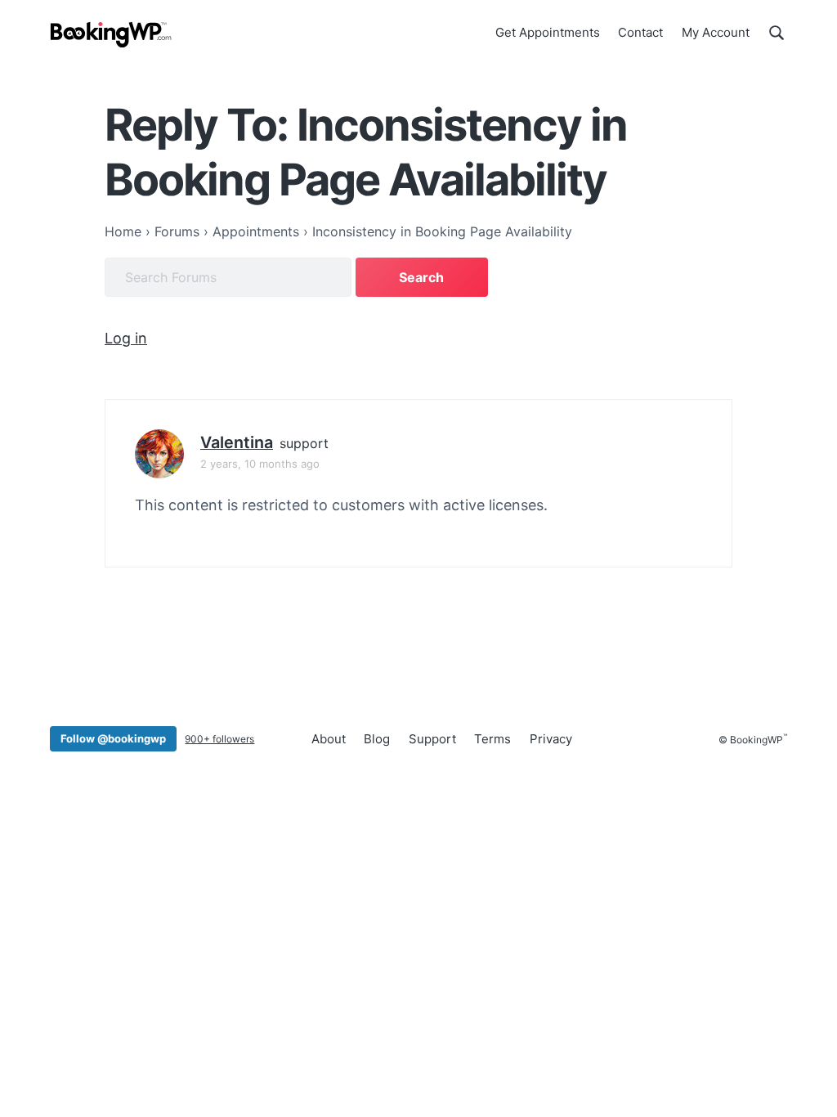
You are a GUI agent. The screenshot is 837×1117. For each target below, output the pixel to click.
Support (432, 739)
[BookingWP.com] (111, 34)
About (328, 739)
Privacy (551, 739)
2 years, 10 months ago (260, 463)
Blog (377, 739)
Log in (126, 338)
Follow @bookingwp (113, 738)
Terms (492, 739)
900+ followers (219, 739)
